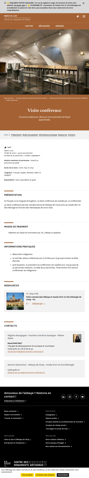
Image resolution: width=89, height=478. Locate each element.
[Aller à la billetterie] (77, 16)
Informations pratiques (48, 135)
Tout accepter (27, 475)
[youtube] (82, 396)
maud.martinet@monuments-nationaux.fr (26, 351)
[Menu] (84, 16)
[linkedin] (63, 396)
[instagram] (69, 396)
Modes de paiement (30, 135)
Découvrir (44, 26)
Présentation (16, 135)
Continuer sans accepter (45, 475)
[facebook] (76, 396)
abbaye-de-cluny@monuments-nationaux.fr (26, 372)
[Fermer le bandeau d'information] (83, 3)
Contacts (71, 135)
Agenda (60, 26)
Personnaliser (63, 475)
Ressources (62, 135)
